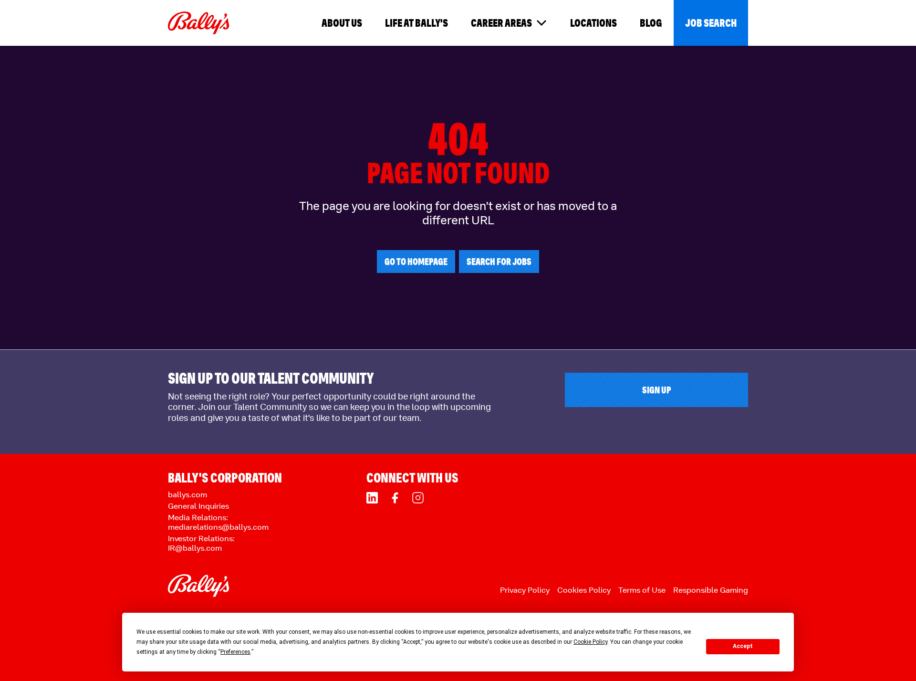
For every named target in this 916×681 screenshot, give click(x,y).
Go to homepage (416, 261)
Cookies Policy (584, 590)
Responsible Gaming (710, 590)
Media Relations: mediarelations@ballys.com (218, 522)
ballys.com (187, 495)
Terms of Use (642, 590)
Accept (743, 646)
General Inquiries (198, 506)
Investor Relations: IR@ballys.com (201, 543)
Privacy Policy (525, 590)
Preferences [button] (235, 652)
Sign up (656, 390)
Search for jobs (499, 261)
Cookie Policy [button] (590, 642)
